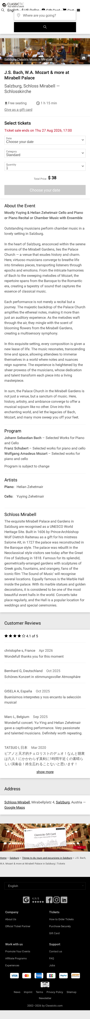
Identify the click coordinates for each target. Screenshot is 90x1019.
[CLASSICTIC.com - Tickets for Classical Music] (12, 5)
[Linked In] (64, 901)
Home (3, 858)
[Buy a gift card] (45, 838)
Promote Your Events (17, 951)
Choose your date (45, 190)
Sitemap (71, 992)
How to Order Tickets (61, 919)
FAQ (51, 958)
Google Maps (14, 807)
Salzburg (63, 802)
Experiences (12, 965)
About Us (10, 919)
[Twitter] (56, 901)
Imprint (28, 992)
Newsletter (45, 998)
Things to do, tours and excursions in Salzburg (47, 858)
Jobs (52, 965)
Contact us (55, 951)
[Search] (45, 27)
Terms (39, 992)
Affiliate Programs (16, 958)
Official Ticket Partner (17, 926)
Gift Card (54, 933)
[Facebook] (26, 899)
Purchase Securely (60, 926)
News (17, 992)
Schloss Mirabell (17, 802)
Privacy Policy (55, 992)
